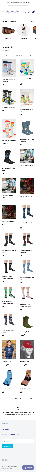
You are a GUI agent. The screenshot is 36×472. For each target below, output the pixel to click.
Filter (6, 55)
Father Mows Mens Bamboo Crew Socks (7, 302)
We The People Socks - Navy (8, 169)
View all (32, 21)
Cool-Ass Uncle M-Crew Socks (26, 80)
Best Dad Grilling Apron (26, 165)
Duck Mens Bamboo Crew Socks (27, 278)
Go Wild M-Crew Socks (8, 107)
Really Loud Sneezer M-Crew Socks (8, 80)
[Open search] (26, 12)
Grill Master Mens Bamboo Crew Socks (7, 277)
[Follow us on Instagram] (6, 460)
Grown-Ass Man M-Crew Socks (26, 110)
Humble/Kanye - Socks (26, 389)
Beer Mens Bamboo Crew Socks (9, 251)
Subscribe (7, 446)
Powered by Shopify (7, 468)
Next (31, 398)
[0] (33, 12)
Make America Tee (25, 361)
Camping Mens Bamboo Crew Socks (26, 251)
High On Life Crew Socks (9, 140)
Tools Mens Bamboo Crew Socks (27, 223)
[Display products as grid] (30, 55)
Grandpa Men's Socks (8, 221)
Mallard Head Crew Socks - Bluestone (27, 140)
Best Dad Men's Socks (26, 196)
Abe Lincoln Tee (6, 361)
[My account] (29, 12)
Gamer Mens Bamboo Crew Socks (8, 331)
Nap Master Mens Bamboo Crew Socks (25, 305)
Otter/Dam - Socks (7, 389)
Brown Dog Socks (25, 332)
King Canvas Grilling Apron (7, 196)
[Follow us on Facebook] (3, 460)
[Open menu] (2, 12)
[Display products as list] (33, 55)
